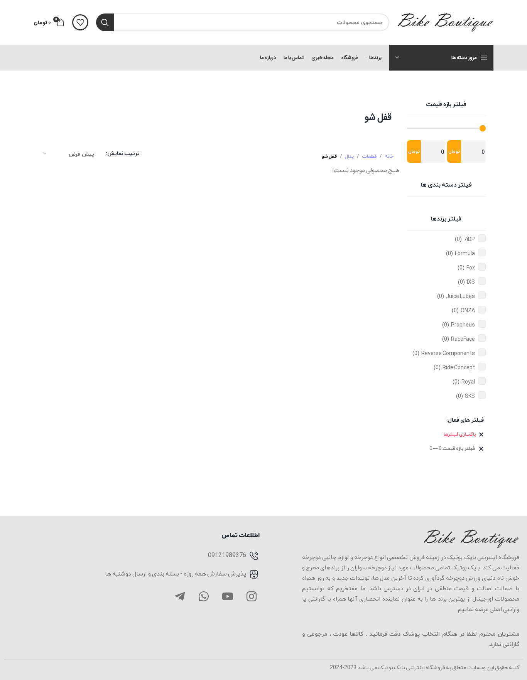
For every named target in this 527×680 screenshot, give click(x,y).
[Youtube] (228, 596)
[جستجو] (105, 22)
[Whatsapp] (204, 596)
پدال (349, 156)
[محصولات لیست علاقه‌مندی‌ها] (80, 22)
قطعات (369, 156)
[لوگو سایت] (445, 22)
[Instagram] (251, 596)
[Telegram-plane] (180, 596)
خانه (389, 156)
